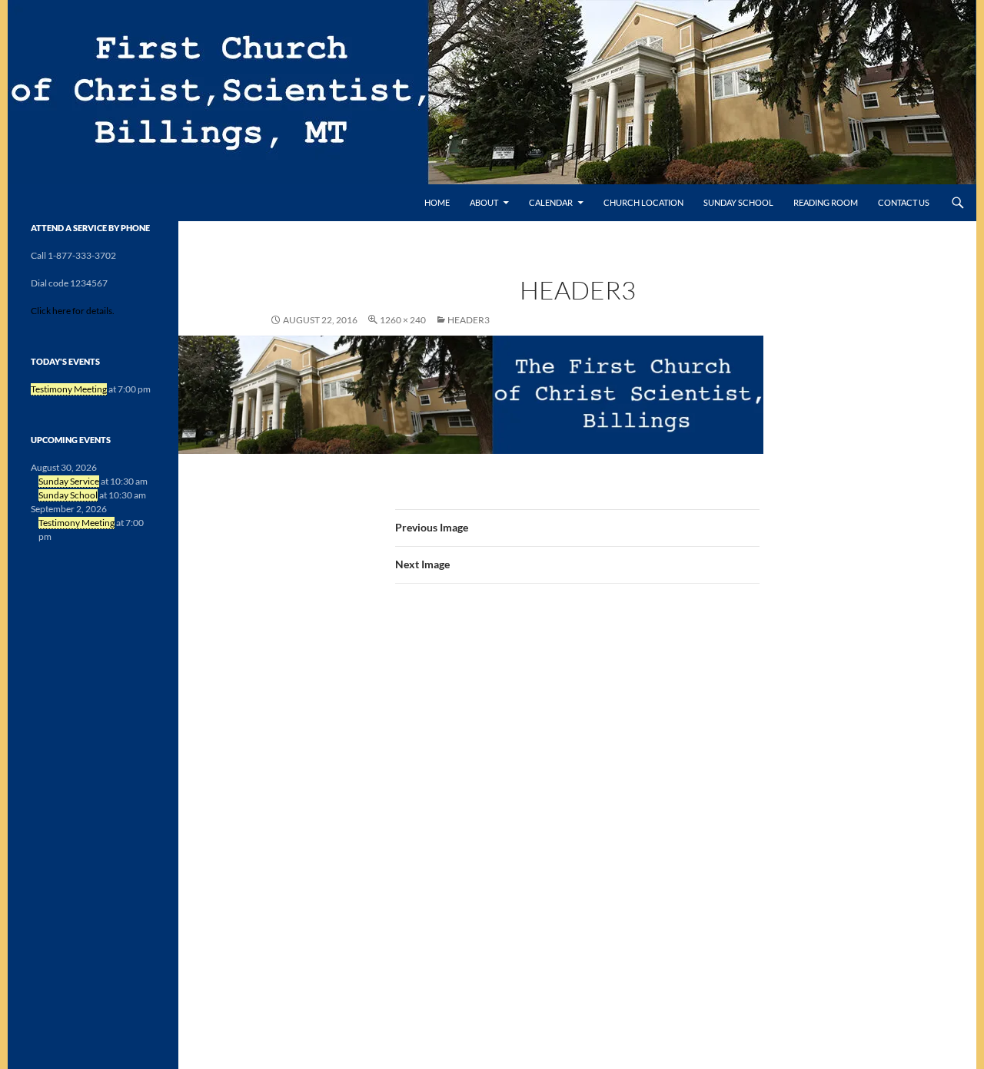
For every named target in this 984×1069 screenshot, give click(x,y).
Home (437, 202)
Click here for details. (73, 310)
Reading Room (825, 202)
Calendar (551, 202)
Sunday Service (68, 481)
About (484, 202)
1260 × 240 (403, 320)
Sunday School (738, 202)
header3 (468, 320)
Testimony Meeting (69, 389)
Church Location (643, 202)
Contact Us (903, 202)
